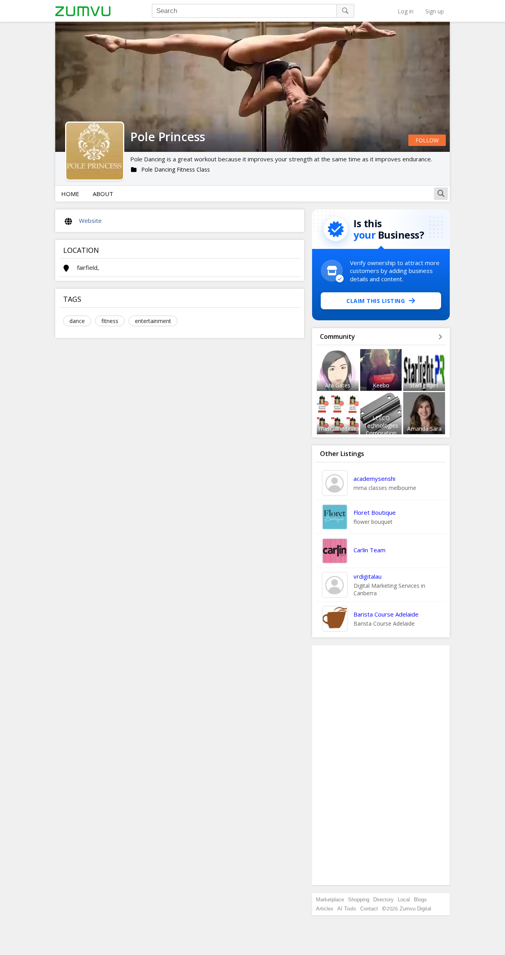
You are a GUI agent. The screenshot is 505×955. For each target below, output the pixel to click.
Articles (324, 908)
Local (404, 899)
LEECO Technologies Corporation (381, 425)
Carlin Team (369, 550)
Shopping (358, 899)
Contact (369, 908)
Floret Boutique (375, 512)
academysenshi (374, 478)
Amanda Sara (424, 428)
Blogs (420, 899)
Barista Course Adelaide (386, 614)
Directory (383, 899)
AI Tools (346, 908)
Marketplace (330, 899)
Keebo (381, 385)
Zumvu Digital (415, 908)
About (103, 194)
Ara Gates (337, 385)
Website (90, 220)
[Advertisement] (381, 765)
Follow (427, 140)
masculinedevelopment (348, 428)
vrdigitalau (368, 576)
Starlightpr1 (424, 385)
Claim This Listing (375, 301)
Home (70, 194)
